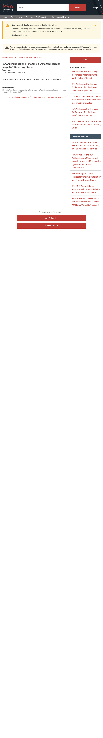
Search (77, 7)
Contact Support (51, 226)
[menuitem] (5, 17)
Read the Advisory (19, 35)
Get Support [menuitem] (41, 17)
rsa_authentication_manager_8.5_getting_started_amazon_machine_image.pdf (35, 97)
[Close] (95, 25)
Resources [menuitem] (15, 17)
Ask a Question (51, 218)
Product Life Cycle (18, 49)
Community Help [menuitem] (59, 17)
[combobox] (51, 7)
